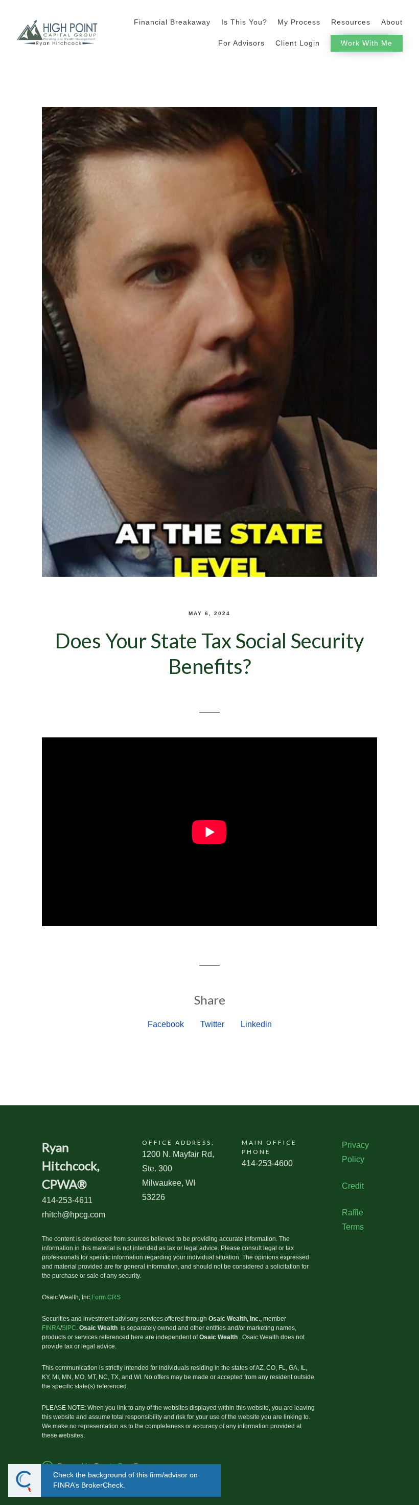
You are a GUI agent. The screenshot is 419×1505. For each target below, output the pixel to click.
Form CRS (106, 1297)
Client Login (297, 43)
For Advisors (241, 43)
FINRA (51, 1328)
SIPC (69, 1328)
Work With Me (366, 43)
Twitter (212, 1024)
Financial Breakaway (172, 22)
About (392, 22)
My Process (298, 22)
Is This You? (244, 22)
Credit (353, 1186)
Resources (350, 22)
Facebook (166, 1024)
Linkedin (256, 1024)
